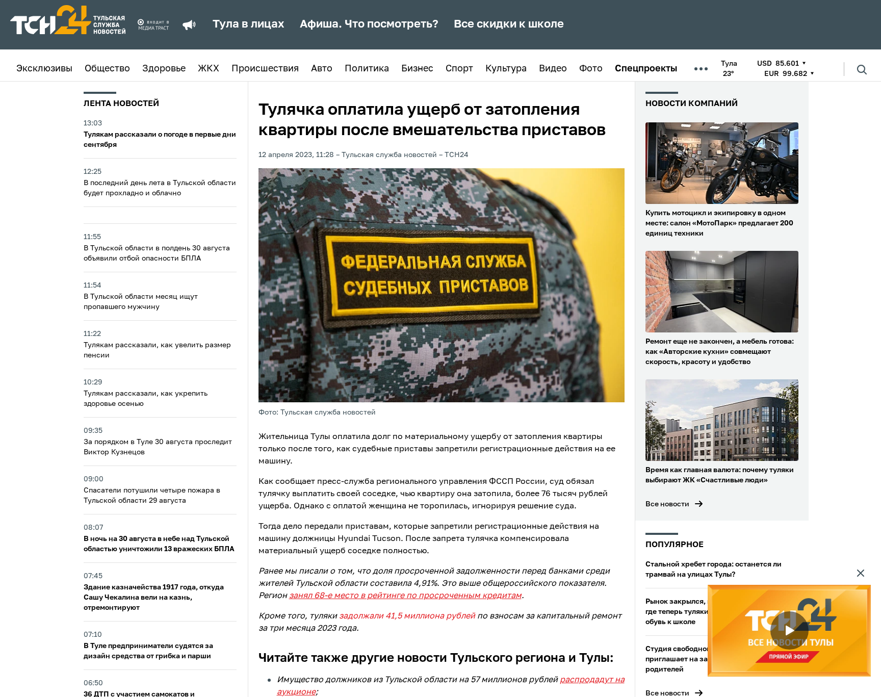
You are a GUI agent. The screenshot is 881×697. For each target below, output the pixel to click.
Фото (591, 68)
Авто (321, 68)
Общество (107, 68)
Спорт (459, 68)
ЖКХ (208, 68)
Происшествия (265, 68)
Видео (553, 68)
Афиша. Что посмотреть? (369, 24)
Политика (367, 68)
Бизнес (417, 68)
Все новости (667, 504)
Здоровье (164, 68)
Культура (506, 68)
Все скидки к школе (509, 24)
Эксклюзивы (44, 68)
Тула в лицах (248, 24)
